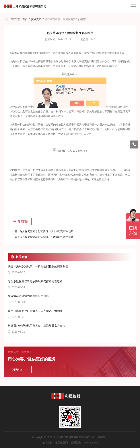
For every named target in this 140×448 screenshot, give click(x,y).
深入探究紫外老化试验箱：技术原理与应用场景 (46, 231)
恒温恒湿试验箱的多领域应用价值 (28, 296)
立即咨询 (16, 369)
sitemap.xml (91, 442)
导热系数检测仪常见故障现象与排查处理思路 (35, 281)
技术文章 (36, 19)
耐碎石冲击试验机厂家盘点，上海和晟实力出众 (36, 325)
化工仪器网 (61, 442)
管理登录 (76, 442)
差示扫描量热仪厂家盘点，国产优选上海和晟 (35, 310)
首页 (25, 19)
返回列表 (23, 221)
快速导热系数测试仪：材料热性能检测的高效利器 (38, 266)
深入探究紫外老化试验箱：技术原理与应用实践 (46, 236)
